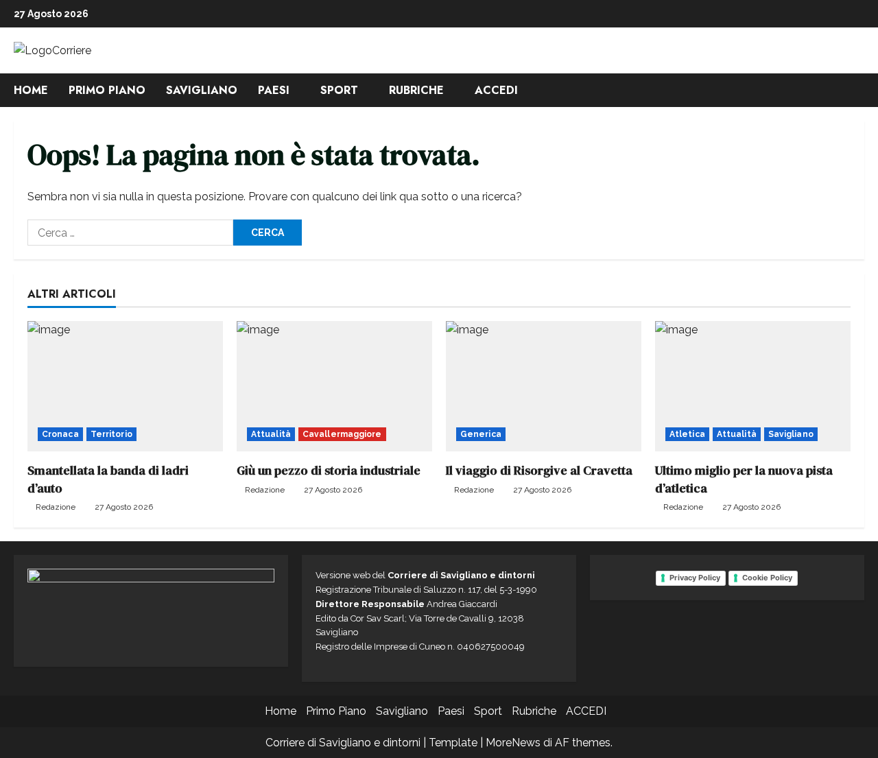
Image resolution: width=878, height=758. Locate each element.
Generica (480, 434)
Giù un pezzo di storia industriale (328, 470)
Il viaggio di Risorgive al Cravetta (539, 470)
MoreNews (513, 742)
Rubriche (416, 90)
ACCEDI (496, 90)
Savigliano (201, 90)
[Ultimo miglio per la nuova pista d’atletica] (753, 386)
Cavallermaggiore (342, 434)
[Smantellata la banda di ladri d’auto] (125, 386)
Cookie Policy (767, 577)
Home (31, 90)
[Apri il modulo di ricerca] (860, 90)
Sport (339, 90)
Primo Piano (107, 90)
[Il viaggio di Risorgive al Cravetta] (543, 386)
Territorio (111, 434)
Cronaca (60, 434)
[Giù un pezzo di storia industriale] (334, 386)
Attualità (271, 434)
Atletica (687, 434)
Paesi (273, 90)
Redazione (55, 507)
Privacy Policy (694, 577)
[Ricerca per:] (130, 233)
